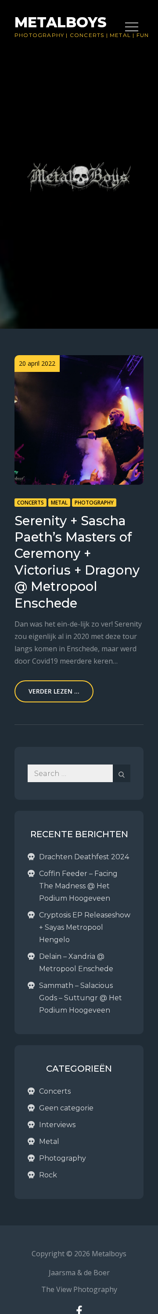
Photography (39, 35)
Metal (59, 502)
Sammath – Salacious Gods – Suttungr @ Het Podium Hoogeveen (80, 997)
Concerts (87, 35)
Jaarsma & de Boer (79, 1272)
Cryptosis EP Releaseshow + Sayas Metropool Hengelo (84, 927)
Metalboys (60, 22)
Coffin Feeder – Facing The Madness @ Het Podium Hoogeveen (78, 885)
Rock (48, 1175)
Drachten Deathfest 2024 (84, 857)
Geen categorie (66, 1108)
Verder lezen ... (54, 691)
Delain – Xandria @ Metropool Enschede (76, 962)
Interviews (57, 1125)
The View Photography (79, 1289)
